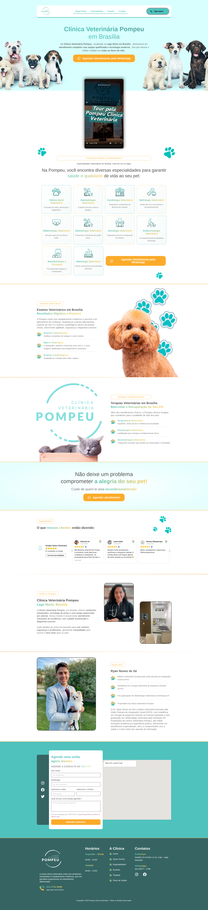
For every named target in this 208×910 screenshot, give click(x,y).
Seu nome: (56, 771)
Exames (111, 11)
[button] (169, 551)
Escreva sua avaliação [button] (56, 555)
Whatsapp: (55, 780)
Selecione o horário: (85, 789)
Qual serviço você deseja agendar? (66, 799)
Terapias (122, 11)
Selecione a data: (58, 789)
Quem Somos (80, 11)
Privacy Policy (86, 814)
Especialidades (97, 11)
